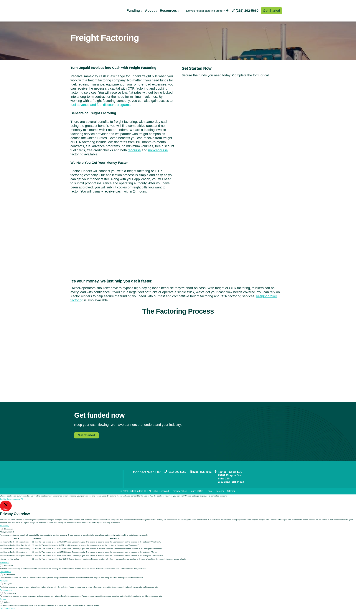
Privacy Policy (180, 491)
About (150, 10)
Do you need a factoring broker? (205, 10)
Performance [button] (5, 571)
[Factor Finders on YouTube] (141, 478)
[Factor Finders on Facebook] (135, 478)
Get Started (271, 10)
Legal (209, 491)
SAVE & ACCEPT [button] (7, 608)
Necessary (8, 529)
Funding (133, 10)
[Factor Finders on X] (147, 478)
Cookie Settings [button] (7, 499)
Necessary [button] (4, 526)
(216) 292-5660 (247, 10)
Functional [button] (4, 562)
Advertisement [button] (6, 590)
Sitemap (231, 491)
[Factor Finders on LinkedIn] (152, 478)
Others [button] (3, 599)
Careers (220, 491)
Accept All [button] (18, 499)
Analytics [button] (4, 581)
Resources (168, 10)
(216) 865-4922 (202, 471)
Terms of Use (196, 491)
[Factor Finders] (90, 15)
